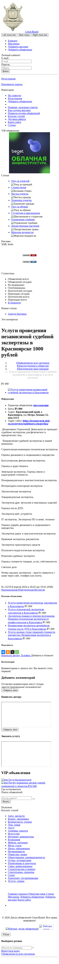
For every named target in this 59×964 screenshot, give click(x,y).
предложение (41, 405)
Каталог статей (16, 116)
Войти (6, 71)
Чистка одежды (19, 193)
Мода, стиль (14, 845)
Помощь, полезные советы (23, 107)
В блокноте (14, 302)
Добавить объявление (20, 49)
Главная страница (18, 893)
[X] (12, 652)
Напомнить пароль (11, 84)
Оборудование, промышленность (26, 857)
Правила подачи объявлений (24, 113)
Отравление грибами (23, 219)
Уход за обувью (19, 206)
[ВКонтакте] (3, 652)
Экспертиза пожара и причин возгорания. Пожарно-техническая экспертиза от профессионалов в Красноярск (31, 619)
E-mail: (5, 58)
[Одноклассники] (8, 652)
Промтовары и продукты (22, 863)
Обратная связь (36, 893)
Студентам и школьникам (25, 213)
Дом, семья (14, 824)
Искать (6, 801)
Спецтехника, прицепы (21, 872)
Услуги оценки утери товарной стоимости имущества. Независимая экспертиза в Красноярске (31, 635)
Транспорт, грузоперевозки (23, 878)
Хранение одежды (21, 200)
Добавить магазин (18, 46)
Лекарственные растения (25, 225)
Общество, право (17, 854)
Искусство (14, 833)
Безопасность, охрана (20, 821)
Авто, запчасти (16, 816)
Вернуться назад (10, 951)
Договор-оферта (17, 119)
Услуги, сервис (16, 881)
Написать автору (11, 655)
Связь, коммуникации (20, 866)
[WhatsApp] (17, 652)
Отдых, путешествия (19, 860)
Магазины (14, 43)
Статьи (12, 125)
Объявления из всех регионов (18, 953)
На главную (14, 95)
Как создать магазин (19, 110)
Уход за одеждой (20, 181)
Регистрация (8, 78)
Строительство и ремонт (21, 869)
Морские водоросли (22, 232)
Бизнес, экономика (18, 818)
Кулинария (14, 839)
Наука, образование (19, 848)
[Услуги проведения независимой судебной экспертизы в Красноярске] (33, 392)
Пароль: (5, 64)
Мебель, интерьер (18, 842)
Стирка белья (18, 187)
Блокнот (12, 40)
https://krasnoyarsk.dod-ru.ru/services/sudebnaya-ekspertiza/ (29, 422)
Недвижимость (16, 851)
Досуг (11, 827)
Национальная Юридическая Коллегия (23, 589)
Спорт (11, 875)
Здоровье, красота (18, 830)
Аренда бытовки (17, 313)
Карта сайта (14, 122)
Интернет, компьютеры (21, 836)
